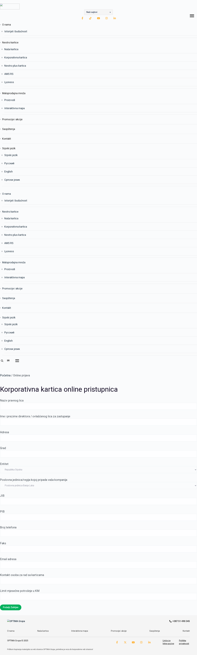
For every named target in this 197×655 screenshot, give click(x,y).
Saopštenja (8, 129)
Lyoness (9, 82)
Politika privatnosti (184, 642)
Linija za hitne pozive (168, 642)
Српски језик (12, 179)
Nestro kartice (10, 42)
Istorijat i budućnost (15, 31)
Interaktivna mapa (14, 108)
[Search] (2, 361)
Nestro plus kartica (15, 65)
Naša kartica (11, 49)
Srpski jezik (8, 148)
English (8, 171)
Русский (9, 163)
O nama (6, 24)
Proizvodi (9, 100)
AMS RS (8, 73)
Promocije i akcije (12, 119)
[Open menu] (17, 360)
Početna (5, 375)
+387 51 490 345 (181, 621)
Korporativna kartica (15, 57)
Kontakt (6, 138)
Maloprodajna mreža (13, 93)
